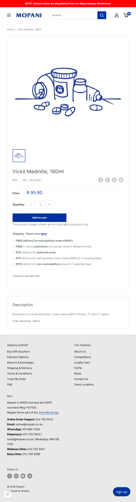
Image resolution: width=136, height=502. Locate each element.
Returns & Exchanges (20, 362)
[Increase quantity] (49, 204)
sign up (121, 492)
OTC (15, 180)
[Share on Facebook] (100, 179)
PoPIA (78, 368)
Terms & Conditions (19, 373)
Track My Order (16, 379)
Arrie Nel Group (48, 412)
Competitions (82, 357)
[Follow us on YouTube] (23, 475)
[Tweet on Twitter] (114, 179)
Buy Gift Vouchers (18, 351)
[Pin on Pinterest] (107, 179)
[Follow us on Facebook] (9, 475)
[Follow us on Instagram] (16, 475)
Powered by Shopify (18, 490)
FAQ (9, 384)
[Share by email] (120, 179)
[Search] (101, 15)
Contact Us (81, 379)
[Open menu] (9, 15)
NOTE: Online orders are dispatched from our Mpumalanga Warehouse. (68, 3)
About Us (80, 351)
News (77, 373)
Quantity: (19, 204)
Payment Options (18, 357)
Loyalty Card (82, 362)
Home (10, 29)
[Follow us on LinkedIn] (29, 475)
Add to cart (39, 217)
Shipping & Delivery (19, 368)
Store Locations (84, 384)
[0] (126, 15)
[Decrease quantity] (30, 204)
